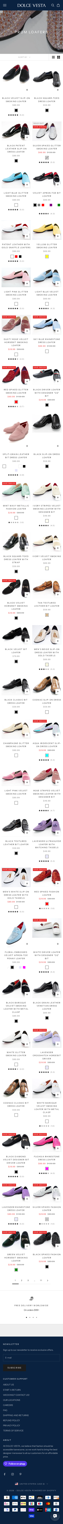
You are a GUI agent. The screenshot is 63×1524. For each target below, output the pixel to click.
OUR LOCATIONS (11, 1400)
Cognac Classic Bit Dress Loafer (16, 1104)
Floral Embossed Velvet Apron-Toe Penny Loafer (16, 955)
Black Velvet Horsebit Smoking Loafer (16, 606)
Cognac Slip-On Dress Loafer (47, 701)
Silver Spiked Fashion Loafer (47, 1208)
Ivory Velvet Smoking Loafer (47, 558)
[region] (31, 1304)
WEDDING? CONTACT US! (16, 1395)
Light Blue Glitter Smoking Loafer (16, 194)
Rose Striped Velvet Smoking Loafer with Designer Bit (47, 793)
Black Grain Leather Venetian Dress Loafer (47, 1006)
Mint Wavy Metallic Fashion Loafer (16, 507)
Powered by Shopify (44, 1490)
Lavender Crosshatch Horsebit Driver (47, 1055)
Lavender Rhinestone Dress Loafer (16, 1208)
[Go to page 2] (47, 1280)
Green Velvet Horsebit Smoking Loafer (16, 1257)
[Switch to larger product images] (53, 57)
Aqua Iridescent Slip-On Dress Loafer (47, 745)
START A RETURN (12, 1389)
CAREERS (8, 1405)
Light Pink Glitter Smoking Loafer (16, 293)
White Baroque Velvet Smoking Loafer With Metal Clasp (46, 1107)
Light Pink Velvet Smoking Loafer (16, 792)
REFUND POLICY (11, 1420)
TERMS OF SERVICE (13, 1430)
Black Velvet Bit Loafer (16, 650)
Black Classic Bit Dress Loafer (16, 701)
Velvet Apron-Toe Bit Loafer (47, 194)
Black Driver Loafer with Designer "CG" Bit (46, 392)
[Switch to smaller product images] (58, 57)
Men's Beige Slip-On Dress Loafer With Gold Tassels (47, 652)
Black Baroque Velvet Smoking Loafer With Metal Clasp (16, 1007)
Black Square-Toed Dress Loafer (46, 99)
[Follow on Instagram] (12, 1474)
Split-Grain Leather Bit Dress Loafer (16, 455)
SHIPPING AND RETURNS (16, 1415)
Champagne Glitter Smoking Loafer (16, 745)
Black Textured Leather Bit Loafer (16, 842)
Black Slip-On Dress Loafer (47, 455)
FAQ (5, 1410)
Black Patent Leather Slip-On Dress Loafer (16, 148)
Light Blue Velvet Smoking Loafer (47, 293)
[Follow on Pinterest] (20, 1474)
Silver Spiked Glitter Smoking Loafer (47, 147)
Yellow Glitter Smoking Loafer (47, 246)
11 (41, 1280)
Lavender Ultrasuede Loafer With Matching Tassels (46, 844)
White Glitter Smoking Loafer (16, 1054)
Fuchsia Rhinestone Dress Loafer (47, 1158)
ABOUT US (8, 1384)
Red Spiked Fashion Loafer (46, 893)
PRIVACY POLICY (11, 1425)
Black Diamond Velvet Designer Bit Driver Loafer (16, 1159)
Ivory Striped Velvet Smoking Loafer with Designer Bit (47, 509)
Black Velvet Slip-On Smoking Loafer (16, 99)
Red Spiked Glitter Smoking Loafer (16, 391)
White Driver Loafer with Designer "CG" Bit (46, 955)
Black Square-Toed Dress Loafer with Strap (16, 559)
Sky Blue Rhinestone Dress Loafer (46, 340)
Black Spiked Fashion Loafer (47, 1256)
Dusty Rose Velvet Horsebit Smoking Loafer (16, 342)
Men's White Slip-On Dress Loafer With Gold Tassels (16, 895)
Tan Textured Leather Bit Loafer (46, 604)
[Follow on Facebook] (4, 1474)
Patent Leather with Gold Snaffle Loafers (16, 246)
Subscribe (14, 1367)
